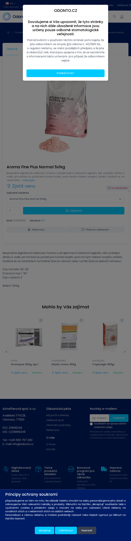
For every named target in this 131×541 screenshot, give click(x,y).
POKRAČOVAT (65, 73)
